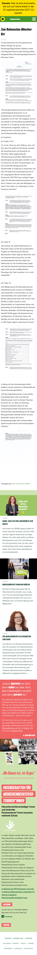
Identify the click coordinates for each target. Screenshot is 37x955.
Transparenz (8, 948)
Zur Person (7, 943)
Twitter (26, 728)
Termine (31, 943)
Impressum (18, 948)
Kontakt (16, 943)
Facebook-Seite (16, 731)
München (20, 484)
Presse (23, 943)
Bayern (29, 938)
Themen (8, 938)
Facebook (8, 916)
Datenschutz (28, 948)
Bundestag (18, 938)
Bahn (14, 484)
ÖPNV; (27, 484)
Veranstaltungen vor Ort (11, 728)
